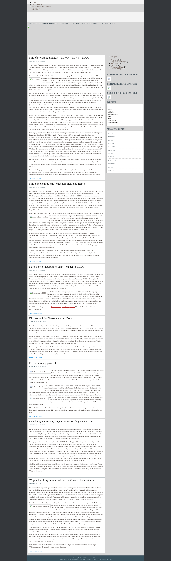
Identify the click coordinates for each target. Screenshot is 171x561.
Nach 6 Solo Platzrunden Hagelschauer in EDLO (56, 266)
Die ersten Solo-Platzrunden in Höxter (50, 318)
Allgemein (32, 24)
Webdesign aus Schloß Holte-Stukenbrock (100, 559)
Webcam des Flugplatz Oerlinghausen (63, 307)
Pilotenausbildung (89, 24)
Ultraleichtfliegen (107, 24)
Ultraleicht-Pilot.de (56, 17)
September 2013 (112, 137)
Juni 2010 (111, 170)
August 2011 (112, 150)
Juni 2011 (111, 157)
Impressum (36, 10)
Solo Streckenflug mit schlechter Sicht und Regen (57, 183)
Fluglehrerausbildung (48, 24)
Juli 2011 (110, 153)
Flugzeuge (36, 8)
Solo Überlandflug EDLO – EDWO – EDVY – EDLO (59, 57)
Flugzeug (75, 24)
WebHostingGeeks (75, 559)
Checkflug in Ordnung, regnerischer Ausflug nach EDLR (61, 421)
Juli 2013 (110, 140)
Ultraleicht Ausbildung (41, 6)
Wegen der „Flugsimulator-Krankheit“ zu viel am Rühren (61, 480)
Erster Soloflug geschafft (43, 363)
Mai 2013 (111, 143)
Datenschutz (37, 4)
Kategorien (114, 57)
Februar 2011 (112, 160)
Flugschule (64, 24)
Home (34, 2)
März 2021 (111, 133)
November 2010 (112, 163)
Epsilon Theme (63, 559)
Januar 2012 (111, 147)
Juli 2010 (110, 167)
